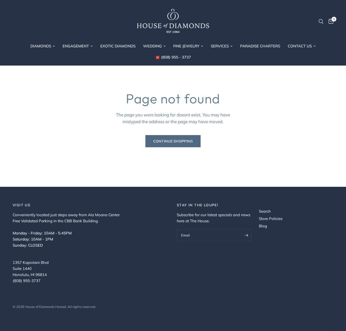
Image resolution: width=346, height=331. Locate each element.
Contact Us (300, 46)
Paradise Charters (260, 46)
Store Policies (270, 218)
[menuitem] (43, 46)
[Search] (321, 22)
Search (265, 211)
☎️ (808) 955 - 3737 (173, 57)
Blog (263, 226)
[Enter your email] (246, 235)
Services (220, 46)
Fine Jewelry (186, 46)
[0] (329, 22)
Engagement (76, 46)
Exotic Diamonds (118, 46)
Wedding (152, 46)
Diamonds (40, 46)
